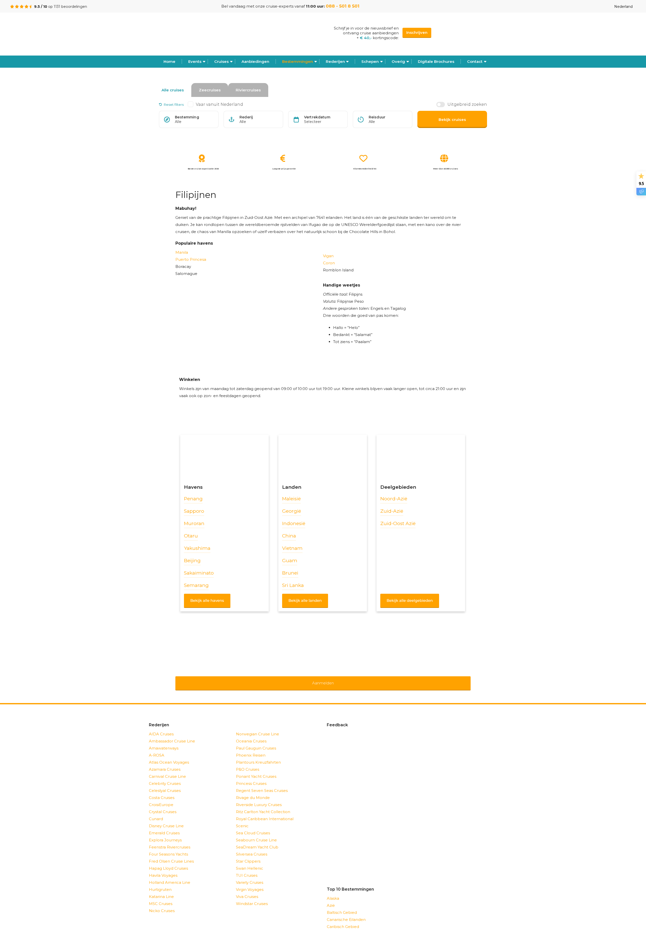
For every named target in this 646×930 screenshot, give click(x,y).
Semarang (196, 585)
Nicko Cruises (162, 904)
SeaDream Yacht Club (257, 840)
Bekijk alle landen (305, 600)
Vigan (328, 255)
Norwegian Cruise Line (257, 727)
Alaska (333, 891)
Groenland (337, 927)
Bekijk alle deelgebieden (410, 600)
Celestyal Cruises (165, 784)
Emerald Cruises (164, 826)
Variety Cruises (249, 875)
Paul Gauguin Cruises (256, 741)
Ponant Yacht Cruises (256, 769)
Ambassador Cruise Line (172, 734)
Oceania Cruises (251, 734)
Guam (289, 560)
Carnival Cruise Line (167, 769)
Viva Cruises (247, 890)
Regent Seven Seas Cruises (262, 784)
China (289, 536)
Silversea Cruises (251, 847)
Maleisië (291, 499)
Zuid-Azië (391, 511)
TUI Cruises (246, 868)
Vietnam (292, 548)
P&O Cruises (247, 762)
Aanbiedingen (255, 61)
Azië (331, 898)
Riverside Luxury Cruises (259, 798)
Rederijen (335, 61)
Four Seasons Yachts (168, 847)
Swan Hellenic (249, 861)
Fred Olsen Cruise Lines (171, 854)
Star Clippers (248, 854)
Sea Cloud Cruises (253, 826)
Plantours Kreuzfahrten (258, 755)
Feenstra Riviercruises (169, 840)
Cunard (156, 812)
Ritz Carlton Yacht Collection (263, 805)
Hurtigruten (160, 883)
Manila (181, 252)
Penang (193, 499)
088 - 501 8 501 (342, 6)
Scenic (242, 819)
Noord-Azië (393, 499)
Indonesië (293, 523)
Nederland (623, 6)
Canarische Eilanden (346, 913)
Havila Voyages (163, 868)
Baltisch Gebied (342, 905)
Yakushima (197, 548)
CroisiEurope (161, 798)
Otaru (191, 536)
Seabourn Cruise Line (256, 833)
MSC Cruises (160, 897)
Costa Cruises (161, 791)
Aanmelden (323, 679)
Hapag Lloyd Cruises (168, 861)
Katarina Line (161, 890)
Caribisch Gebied (343, 920)
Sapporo (194, 511)
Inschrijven (416, 32)
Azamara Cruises (164, 762)
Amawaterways (163, 741)
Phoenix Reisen (250, 748)
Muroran (194, 523)
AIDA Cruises (161, 727)
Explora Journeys (165, 833)
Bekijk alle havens (207, 600)
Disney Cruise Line (166, 819)
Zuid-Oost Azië (398, 523)
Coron (329, 263)
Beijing (192, 560)
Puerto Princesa (190, 259)
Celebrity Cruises (165, 776)
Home (169, 61)
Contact (474, 61)
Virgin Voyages (249, 883)
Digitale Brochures (436, 61)
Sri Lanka (293, 585)
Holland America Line (169, 875)
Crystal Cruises (162, 805)
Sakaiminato (199, 573)
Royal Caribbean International (264, 812)
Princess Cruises (251, 776)
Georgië (291, 511)
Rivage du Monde (253, 791)
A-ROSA (156, 748)
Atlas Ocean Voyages (169, 755)
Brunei (290, 573)
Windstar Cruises (252, 897)
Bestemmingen (297, 61)
